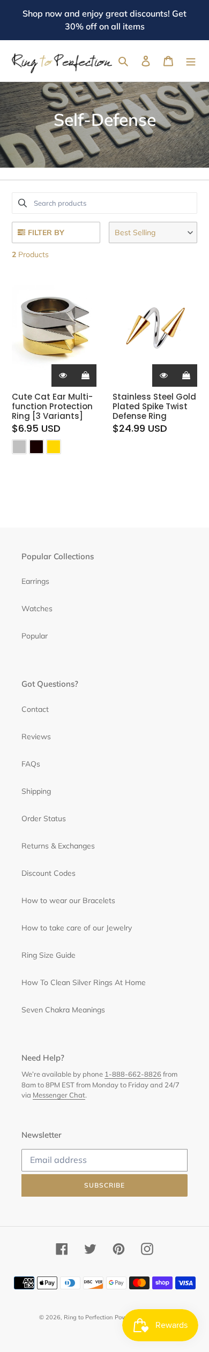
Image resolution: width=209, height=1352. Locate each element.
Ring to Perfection (88, 1317)
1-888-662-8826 (132, 1074)
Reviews (36, 736)
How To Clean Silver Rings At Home (83, 982)
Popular (34, 636)
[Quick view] (62, 375)
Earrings (35, 581)
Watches (37, 608)
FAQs (30, 764)
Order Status (43, 818)
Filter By (46, 232)
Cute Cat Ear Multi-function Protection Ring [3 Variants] (52, 406)
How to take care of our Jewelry (76, 928)
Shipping (36, 791)
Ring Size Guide (48, 955)
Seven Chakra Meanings (63, 1010)
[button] (153, 232)
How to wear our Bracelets (68, 900)
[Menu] (191, 61)
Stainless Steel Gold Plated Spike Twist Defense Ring (154, 406)
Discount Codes (48, 873)
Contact (35, 709)
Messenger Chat (59, 1095)
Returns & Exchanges (58, 846)
